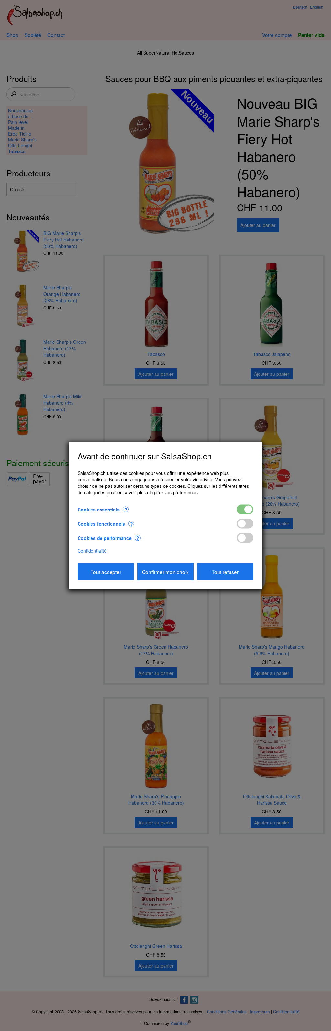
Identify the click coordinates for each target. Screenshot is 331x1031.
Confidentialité (92, 550)
